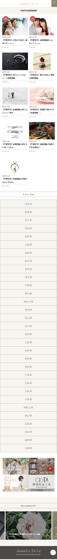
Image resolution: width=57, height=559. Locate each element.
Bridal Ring (5, 47)
